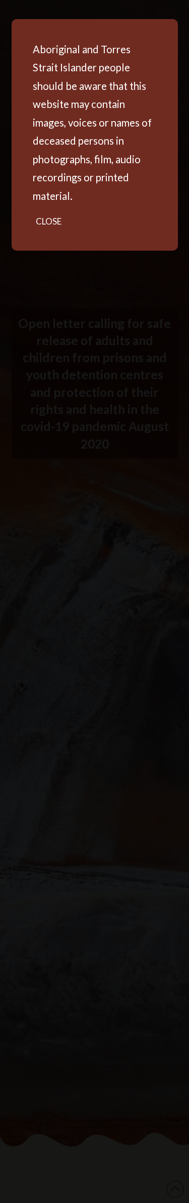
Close (48, 221)
